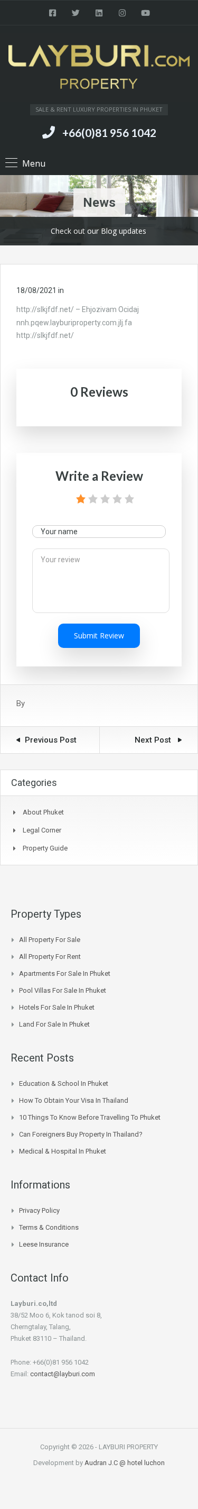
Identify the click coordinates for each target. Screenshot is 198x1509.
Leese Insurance (44, 1244)
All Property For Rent (50, 957)
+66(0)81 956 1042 (109, 132)
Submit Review (99, 635)
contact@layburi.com (62, 1374)
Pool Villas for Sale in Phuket (62, 990)
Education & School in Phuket (63, 1083)
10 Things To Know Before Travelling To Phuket (90, 1117)
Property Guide (45, 848)
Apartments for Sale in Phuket (64, 973)
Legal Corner (42, 830)
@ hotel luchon (142, 1463)
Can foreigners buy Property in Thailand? (81, 1134)
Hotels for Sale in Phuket (57, 1007)
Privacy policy (39, 1210)
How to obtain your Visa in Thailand (73, 1100)
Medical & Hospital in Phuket (62, 1151)
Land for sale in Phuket (54, 1024)
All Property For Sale (49, 940)
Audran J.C (101, 1463)
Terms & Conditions (49, 1227)
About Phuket (43, 812)
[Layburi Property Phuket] (99, 68)
